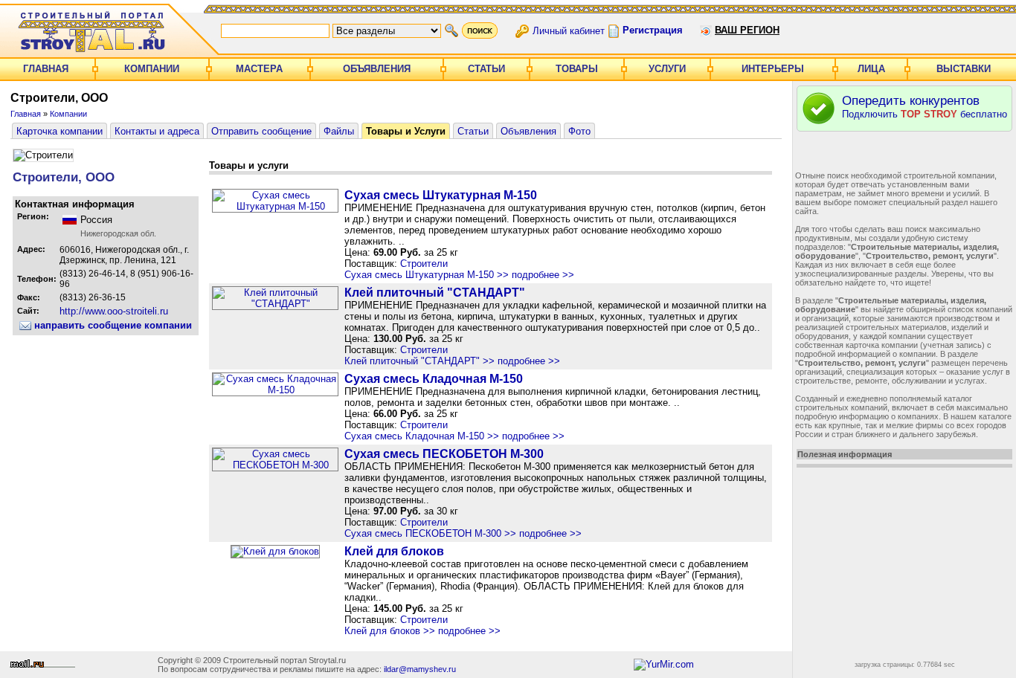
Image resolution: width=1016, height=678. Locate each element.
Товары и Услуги (406, 131)
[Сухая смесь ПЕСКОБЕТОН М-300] (275, 465)
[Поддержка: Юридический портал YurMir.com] (664, 664)
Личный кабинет (569, 30)
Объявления (377, 68)
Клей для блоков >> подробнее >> (422, 630)
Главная (45, 68)
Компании (151, 68)
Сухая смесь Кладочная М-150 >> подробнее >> (454, 436)
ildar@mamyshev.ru (420, 669)
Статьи (486, 68)
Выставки (963, 68)
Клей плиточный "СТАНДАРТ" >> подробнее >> (452, 361)
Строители (424, 263)
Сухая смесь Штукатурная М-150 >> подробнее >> (459, 274)
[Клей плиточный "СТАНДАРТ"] (275, 303)
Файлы (339, 131)
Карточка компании (59, 131)
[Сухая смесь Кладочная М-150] (275, 390)
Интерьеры (773, 68)
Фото (579, 131)
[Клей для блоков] (275, 551)
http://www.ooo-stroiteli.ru (114, 311)
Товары (577, 68)
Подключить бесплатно (924, 107)
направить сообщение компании (111, 325)
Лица (871, 68)
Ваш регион (747, 30)
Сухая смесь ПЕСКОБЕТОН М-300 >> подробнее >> (463, 533)
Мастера (259, 68)
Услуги (667, 68)
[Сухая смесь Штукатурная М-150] (275, 206)
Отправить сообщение (261, 131)
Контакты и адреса (157, 131)
